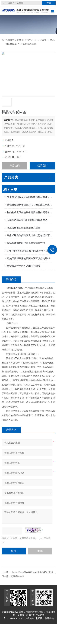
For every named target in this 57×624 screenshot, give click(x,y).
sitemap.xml (16, 618)
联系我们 (42, 165)
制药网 (39, 618)
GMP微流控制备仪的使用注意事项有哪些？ (30, 250)
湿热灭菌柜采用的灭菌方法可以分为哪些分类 (30, 258)
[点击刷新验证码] (33, 530)
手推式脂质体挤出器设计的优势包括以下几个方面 (30, 235)
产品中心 (29, 40)
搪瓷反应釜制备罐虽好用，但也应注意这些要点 (30, 204)
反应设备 (42, 40)
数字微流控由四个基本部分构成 (23, 266)
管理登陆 (49, 618)
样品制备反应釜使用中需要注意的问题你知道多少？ (30, 212)
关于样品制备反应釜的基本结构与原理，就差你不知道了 (30, 197)
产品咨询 (15, 165)
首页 (19, 40)
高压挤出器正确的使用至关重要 (23, 227)
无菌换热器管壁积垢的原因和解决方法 (27, 220)
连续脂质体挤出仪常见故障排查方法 (26, 243)
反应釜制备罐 (17, 576)
